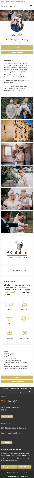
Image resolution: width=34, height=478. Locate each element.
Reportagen (15, 388)
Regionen (24, 388)
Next (29, 15)
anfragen (17, 47)
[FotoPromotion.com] (11, 433)
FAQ (20, 392)
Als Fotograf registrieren (9, 467)
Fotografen (5, 388)
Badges (9, 472)
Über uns (13, 392)
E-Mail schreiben (7, 416)
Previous (4, 15)
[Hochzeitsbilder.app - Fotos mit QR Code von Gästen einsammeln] (13, 428)
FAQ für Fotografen (25, 467)
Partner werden (7, 442)
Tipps (30, 388)
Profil (25, 392)
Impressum (15, 472)
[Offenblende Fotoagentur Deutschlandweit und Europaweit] (9, 402)
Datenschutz (24, 472)
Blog (7, 392)
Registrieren (14, 460)
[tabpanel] (17, 15)
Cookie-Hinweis (24, 476)
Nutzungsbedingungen (13, 476)
